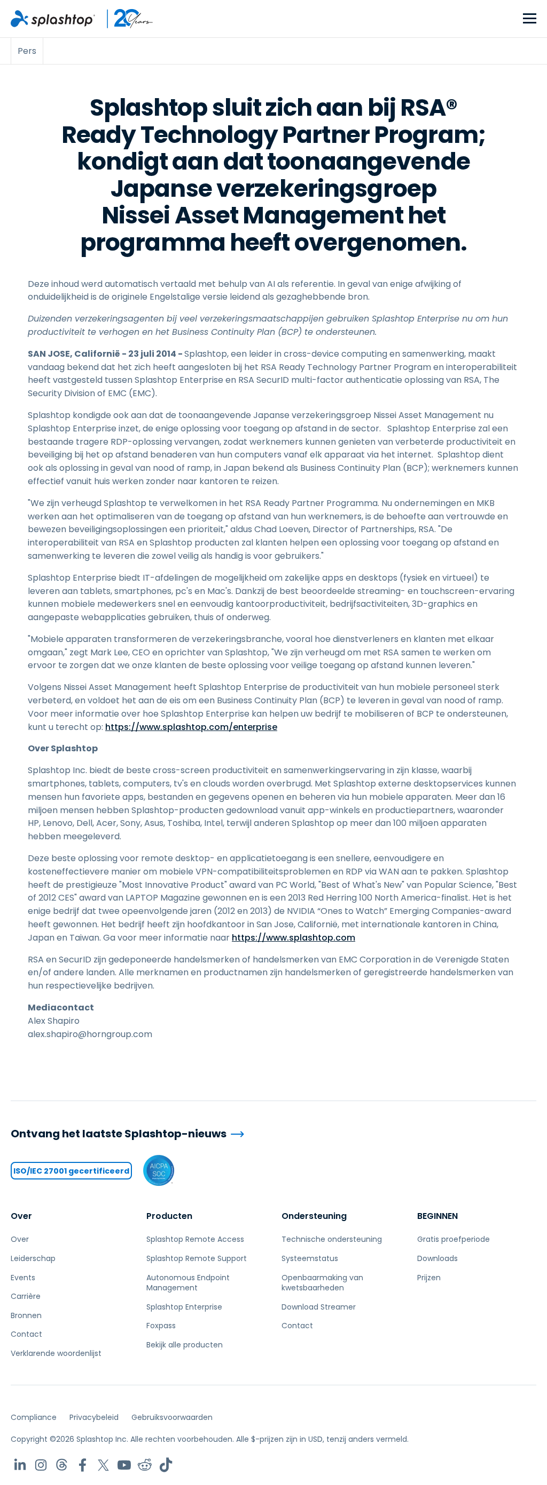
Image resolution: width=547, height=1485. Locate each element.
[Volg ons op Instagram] (41, 1465)
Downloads (437, 1258)
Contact (26, 1334)
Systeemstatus (310, 1258)
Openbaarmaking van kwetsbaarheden (322, 1283)
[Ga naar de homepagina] (53, 19)
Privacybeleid (94, 1417)
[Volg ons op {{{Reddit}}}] (145, 1465)
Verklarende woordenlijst (56, 1353)
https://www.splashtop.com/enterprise (191, 727)
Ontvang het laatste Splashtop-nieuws (118, 1134)
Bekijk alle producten (184, 1344)
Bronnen (26, 1315)
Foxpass (161, 1325)
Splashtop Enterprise (184, 1307)
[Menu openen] (530, 19)
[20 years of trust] (124, 19)
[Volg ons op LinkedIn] (20, 1465)
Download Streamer (319, 1307)
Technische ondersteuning (332, 1239)
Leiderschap (33, 1258)
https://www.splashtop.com (293, 938)
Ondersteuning (314, 1216)
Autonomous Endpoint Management (188, 1283)
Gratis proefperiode (453, 1239)
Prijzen (429, 1277)
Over (21, 1216)
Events (23, 1277)
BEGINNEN (437, 1216)
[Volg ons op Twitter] (103, 1465)
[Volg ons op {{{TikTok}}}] (166, 1465)
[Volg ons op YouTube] (124, 1465)
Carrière (26, 1296)
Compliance (34, 1417)
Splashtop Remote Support (196, 1258)
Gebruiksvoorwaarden (172, 1417)
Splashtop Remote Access (195, 1239)
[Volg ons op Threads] (61, 1465)
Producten (169, 1216)
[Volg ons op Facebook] (82, 1465)
